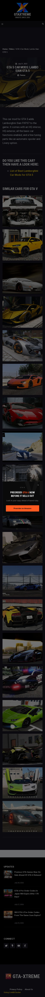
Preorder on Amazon (22, 508)
